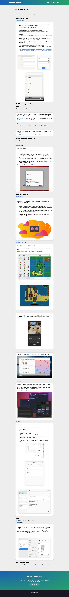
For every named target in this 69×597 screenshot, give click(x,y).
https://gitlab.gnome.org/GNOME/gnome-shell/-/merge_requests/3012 (33, 31)
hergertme (17, 381)
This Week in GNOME (15, 2)
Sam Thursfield (18, 110)
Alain (16, 421)
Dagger (28, 354)
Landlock (21, 118)
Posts (48, 2)
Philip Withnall (18, 128)
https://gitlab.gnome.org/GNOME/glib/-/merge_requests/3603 (31, 45)
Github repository (44, 161)
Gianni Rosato (18, 196)
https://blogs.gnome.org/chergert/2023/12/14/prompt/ (28, 390)
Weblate (44, 531)
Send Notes (53, 2)
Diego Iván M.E (18, 145)
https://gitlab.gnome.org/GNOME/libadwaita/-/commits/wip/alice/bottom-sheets (35, 35)
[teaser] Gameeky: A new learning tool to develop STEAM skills (29, 251)
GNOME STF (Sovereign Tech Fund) (29, 23)
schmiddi (17, 522)
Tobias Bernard (18, 20)
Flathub (32, 164)
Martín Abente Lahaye (19, 242)
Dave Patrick (17, 350)
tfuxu (16, 311)
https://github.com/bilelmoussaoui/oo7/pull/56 (30, 39)
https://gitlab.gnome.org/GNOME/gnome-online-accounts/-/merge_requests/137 (35, 49)
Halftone (18, 315)
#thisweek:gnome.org (36, 564)
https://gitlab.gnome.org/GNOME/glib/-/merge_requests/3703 (31, 28)
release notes (35, 535)
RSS (58, 2)
